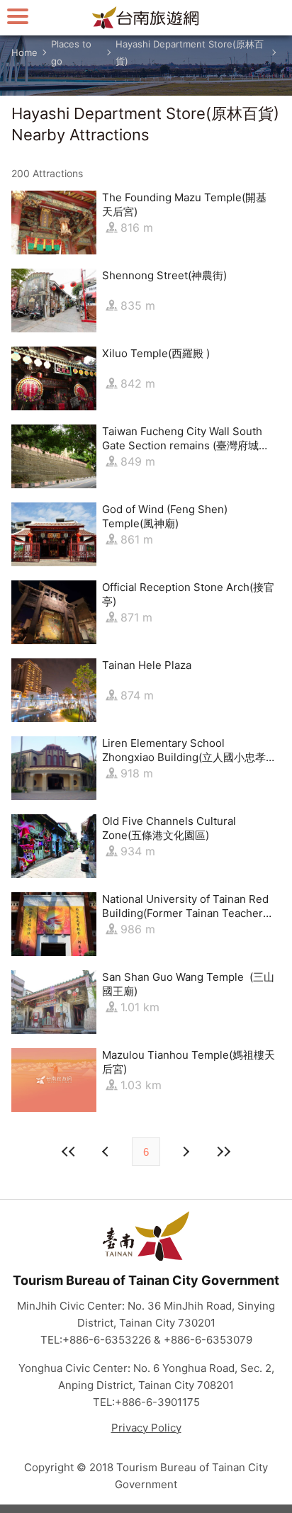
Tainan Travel (146, 17)
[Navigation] (17, 16)
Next (107, 1151)
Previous (185, 1151)
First (69, 1151)
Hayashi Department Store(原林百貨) (190, 52)
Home (24, 52)
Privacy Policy (146, 1427)
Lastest (223, 1151)
